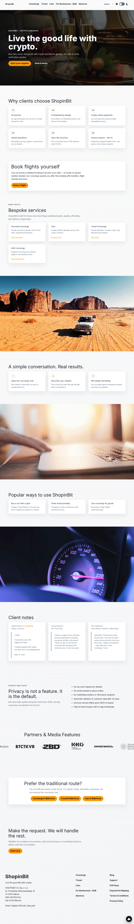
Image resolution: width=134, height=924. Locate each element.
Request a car (56, 237)
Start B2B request (17, 259)
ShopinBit (9, 4)
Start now (15, 851)
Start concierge (16, 237)
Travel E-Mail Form (70, 798)
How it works (41, 63)
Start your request (20, 63)
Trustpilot (27, 626)
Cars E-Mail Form (93, 798)
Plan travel (95, 237)
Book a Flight (19, 185)
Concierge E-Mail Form (44, 798)
